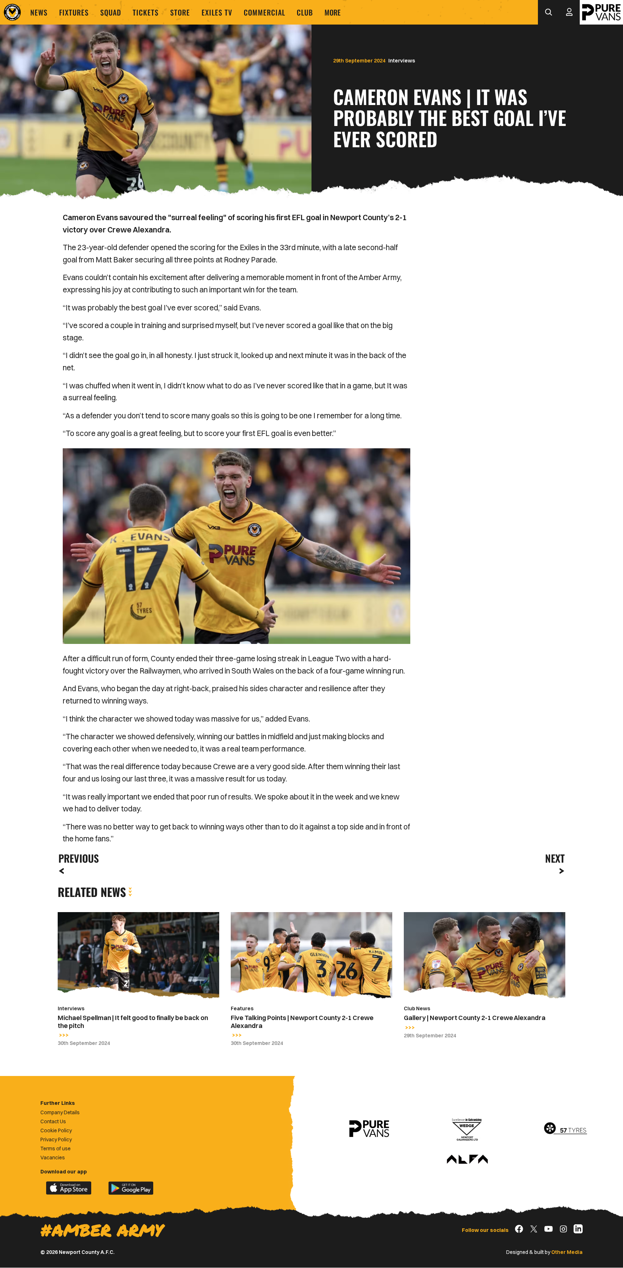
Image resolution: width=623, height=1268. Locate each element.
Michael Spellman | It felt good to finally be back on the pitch (133, 1022)
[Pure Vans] (601, 12)
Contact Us (53, 1121)
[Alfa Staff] (467, 1159)
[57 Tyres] (565, 1128)
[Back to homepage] (12, 12)
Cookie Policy (56, 1130)
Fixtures (74, 12)
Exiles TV (217, 12)
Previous (76, 858)
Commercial (264, 12)
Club (305, 12)
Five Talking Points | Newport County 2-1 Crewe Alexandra (302, 1022)
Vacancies (52, 1157)
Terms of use (55, 1148)
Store (180, 12)
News (39, 12)
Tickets (146, 12)
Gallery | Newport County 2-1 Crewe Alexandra (474, 1018)
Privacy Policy (56, 1139)
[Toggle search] (548, 12)
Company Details (60, 1112)
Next (555, 858)
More (332, 12)
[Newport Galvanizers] (467, 1128)
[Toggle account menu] (569, 12)
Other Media (567, 1252)
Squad (110, 12)
